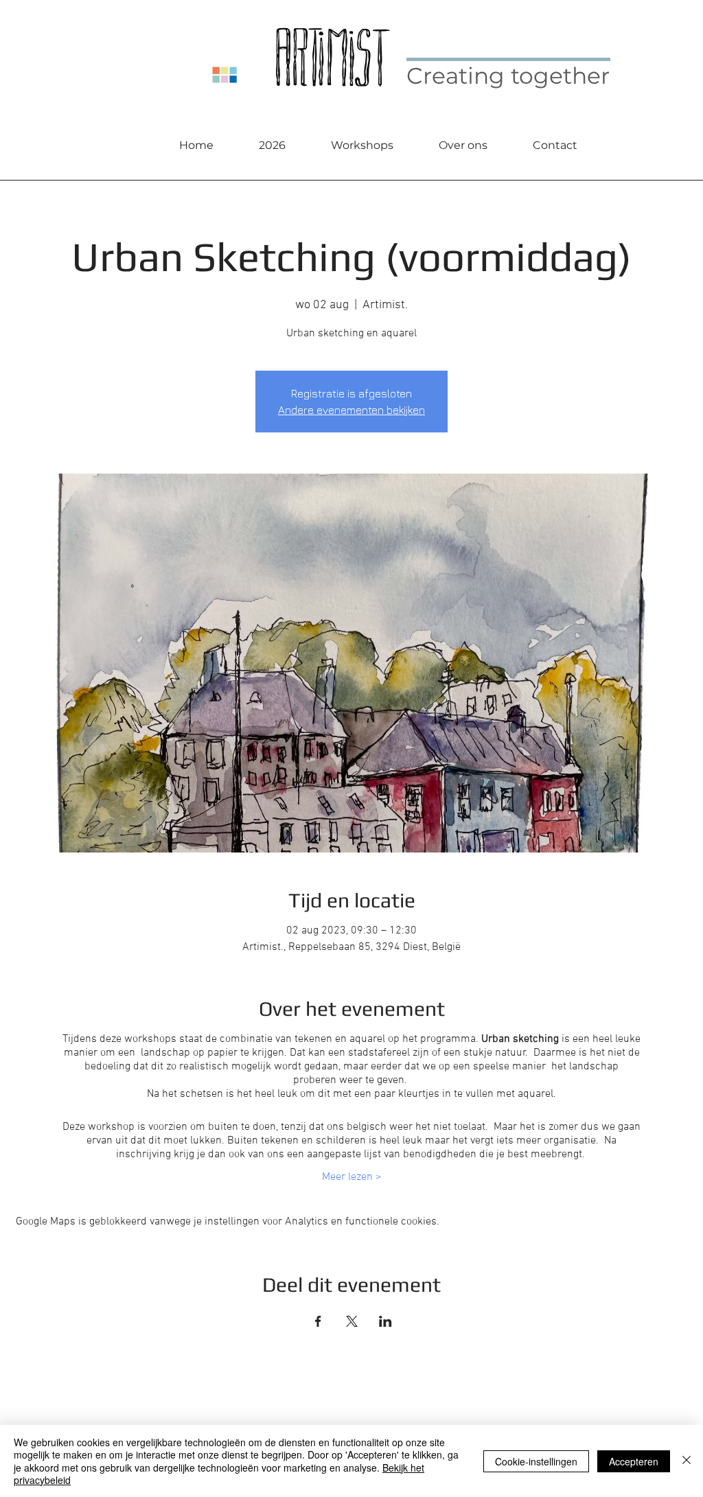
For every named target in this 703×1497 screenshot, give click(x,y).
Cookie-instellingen (536, 1461)
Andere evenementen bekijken (351, 410)
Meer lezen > (352, 1177)
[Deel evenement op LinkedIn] (385, 1321)
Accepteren (633, 1461)
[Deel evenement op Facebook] (318, 1321)
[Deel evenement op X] (351, 1321)
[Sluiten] (686, 1461)
